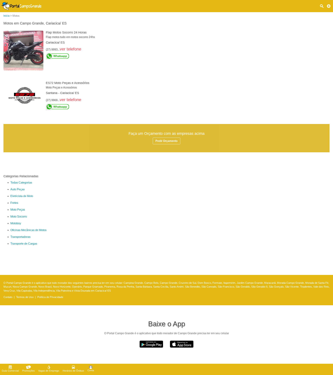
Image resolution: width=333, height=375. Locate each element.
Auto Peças (17, 189)
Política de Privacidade (50, 297)
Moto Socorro (18, 216)
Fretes (14, 202)
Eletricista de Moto (21, 196)
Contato (7, 297)
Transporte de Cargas (23, 243)
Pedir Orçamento (166, 140)
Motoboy (15, 223)
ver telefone (70, 49)
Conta (90, 370)
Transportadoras (20, 236)
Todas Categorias (21, 182)
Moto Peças (17, 209)
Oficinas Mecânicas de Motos (28, 230)
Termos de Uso (24, 297)
